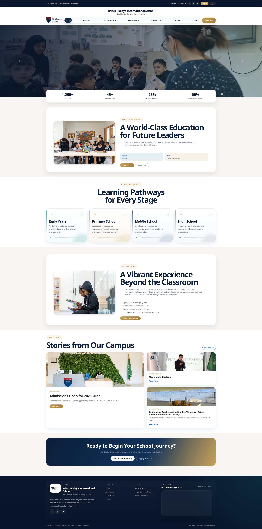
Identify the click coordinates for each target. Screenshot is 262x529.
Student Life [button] (156, 20)
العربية (213, 4)
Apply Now (208, 20)
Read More (56, 406)
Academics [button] (132, 20)
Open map (186, 503)
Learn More (127, 165)
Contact (195, 20)
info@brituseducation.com (69, 4)
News (177, 20)
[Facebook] (189, 3)
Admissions (110, 495)
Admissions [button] (109, 20)
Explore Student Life (130, 318)
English (204, 4)
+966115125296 (51, 4)
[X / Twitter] (197, 3)
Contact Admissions (122, 458)
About (108, 488)
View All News (209, 348)
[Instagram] (193, 3)
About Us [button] (87, 20)
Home (68, 20)
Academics (110, 492)
